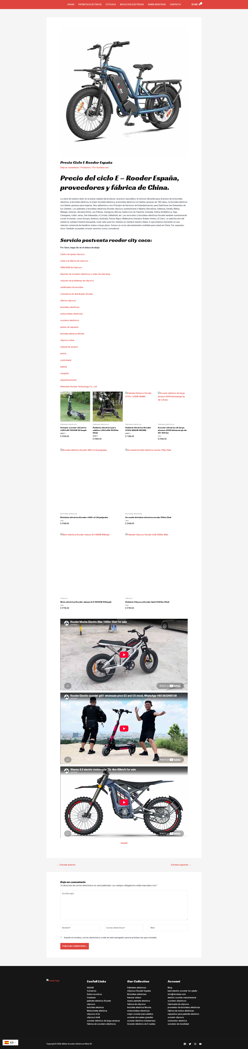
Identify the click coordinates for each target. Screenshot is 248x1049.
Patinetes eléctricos (90, 4)
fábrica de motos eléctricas (181, 1011)
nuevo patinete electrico (138, 1001)
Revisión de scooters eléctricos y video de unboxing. (85, 274)
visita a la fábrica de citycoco (74, 261)
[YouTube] (200, 1044)
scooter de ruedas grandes (140, 1017)
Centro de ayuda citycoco (72, 254)
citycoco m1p (93, 1014)
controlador (66, 360)
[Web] (168, 928)
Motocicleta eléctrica (97, 1011)
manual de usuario (69, 347)
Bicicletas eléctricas (132, 4)
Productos (86, 167)
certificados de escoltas (71, 287)
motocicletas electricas (71, 314)
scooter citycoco (176, 1017)
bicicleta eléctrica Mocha (72, 333)
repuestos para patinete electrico (183, 1014)
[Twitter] (190, 1044)
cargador (64, 373)
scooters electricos (69, 320)
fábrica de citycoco (136, 1004)
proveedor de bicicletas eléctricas (184, 1007)
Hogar (70, 4)
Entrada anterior (66, 864)
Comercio (91, 991)
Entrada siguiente (181, 864)
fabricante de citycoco (178, 1004)
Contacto (175, 4)
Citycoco (111, 4)
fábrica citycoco (68, 300)
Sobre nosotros (157, 4)
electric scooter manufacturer (182, 997)
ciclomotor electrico (177, 1021)
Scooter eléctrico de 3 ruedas (141, 1024)
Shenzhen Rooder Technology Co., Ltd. (78, 386)
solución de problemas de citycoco (77, 280)
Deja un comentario (69, 167)
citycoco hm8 (93, 1017)
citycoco (91, 1004)
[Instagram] (195, 1044)
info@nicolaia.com (177, 994)
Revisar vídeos (134, 997)
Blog (170, 987)
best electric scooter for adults (182, 991)
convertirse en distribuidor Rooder (76, 294)
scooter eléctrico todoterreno (141, 1021)
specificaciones (69, 380)
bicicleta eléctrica (95, 1007)
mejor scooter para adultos (140, 1014)
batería (63, 367)
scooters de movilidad (178, 1024)
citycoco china (67, 340)
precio (63, 353)
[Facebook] (185, 1044)
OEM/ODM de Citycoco (71, 267)
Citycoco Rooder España (139, 991)
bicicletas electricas (69, 307)
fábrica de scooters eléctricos (101, 1024)
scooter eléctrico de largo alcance (103, 1021)
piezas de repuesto (69, 327)
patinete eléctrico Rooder (99, 1001)
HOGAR (124, 843)
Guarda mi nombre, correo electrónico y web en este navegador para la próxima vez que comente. (110, 937)
